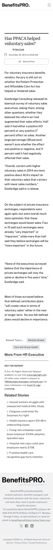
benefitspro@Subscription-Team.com (30, 520)
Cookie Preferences (38, 543)
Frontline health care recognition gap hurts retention (25, 454)
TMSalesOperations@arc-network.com (24, 381)
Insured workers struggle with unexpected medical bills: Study (25, 404)
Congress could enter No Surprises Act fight (22, 413)
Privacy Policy (21, 543)
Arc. (21, 539)
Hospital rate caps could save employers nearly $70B (25, 445)
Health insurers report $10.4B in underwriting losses (26, 422)
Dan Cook (19, 49)
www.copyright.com (36, 375)
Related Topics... (15, 340)
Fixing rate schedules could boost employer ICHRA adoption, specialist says (26, 434)
